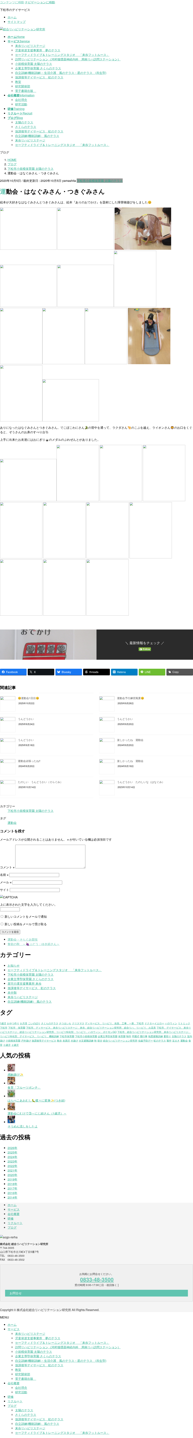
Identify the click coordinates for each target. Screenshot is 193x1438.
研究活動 (21, 104)
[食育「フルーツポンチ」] (11, 1083)
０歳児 (7, 1045)
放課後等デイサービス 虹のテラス (39, 77)
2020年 (12, 1175)
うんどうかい (26, 719)
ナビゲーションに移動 (40, 2)
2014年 (12, 1197)
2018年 (12, 1184)
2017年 (12, 1188)
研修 (11, 1218)
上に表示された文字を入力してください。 (28, 904)
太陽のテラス (24, 122)
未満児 (66, 1040)
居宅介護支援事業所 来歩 (24, 983)
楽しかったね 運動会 (130, 740)
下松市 (3, 1027)
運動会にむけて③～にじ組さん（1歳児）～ (37, 1113)
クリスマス (78, 1023)
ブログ (12, 1227)
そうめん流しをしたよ (23, 1126)
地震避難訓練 (155, 1036)
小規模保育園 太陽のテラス (33, 64)
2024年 (12, 1157)
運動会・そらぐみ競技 (23, 939)
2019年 (12, 1179)
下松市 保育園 (16, 1027)
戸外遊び (26, 1040)
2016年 (12, 1193)
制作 (128, 1036)
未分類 (12, 992)
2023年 (12, 1161)
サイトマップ (17, 22)
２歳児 (15, 1045)
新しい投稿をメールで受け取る (26, 924)
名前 (4, 874)
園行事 (143, 1036)
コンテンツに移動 (12, 2)
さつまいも (65, 1023)
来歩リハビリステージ (30, 46)
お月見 (23, 1023)
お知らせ (14, 965)
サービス (14, 1209)
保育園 (122, 1036)
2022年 (12, 1166)
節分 (99, 1040)
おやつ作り (13, 1023)
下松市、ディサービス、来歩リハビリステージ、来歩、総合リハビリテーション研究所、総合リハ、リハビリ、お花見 (91, 1027)
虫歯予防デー (145, 1040)
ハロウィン (171, 1023)
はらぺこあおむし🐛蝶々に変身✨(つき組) (36, 1100)
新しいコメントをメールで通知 (26, 916)
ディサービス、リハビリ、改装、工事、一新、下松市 (114, 1023)
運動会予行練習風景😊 (130, 698)
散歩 (59, 1040)
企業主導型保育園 (107, 1036)
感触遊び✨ (15, 1074)
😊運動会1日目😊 (28, 698)
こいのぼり (34, 1023)
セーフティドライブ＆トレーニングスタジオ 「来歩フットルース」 (62, 55)
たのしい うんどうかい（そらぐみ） (40, 782)
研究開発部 (22, 86)
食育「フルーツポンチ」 (24, 1087)
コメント (7, 867)
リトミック (184, 1023)
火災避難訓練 (86, 1040)
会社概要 (14, 1214)
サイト (4, 889)
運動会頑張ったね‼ (29, 761)
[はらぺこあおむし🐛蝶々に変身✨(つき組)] (11, 1096)
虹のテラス (160, 1040)
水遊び (74, 1040)
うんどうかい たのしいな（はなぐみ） (141, 782)
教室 (18, 82)
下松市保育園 (67, 1036)
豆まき (176, 1040)
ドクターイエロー (154, 1023)
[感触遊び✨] (11, 1070)
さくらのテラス (25, 127)
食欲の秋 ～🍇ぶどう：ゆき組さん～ (34, 944)
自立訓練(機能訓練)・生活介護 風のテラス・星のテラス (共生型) (60, 73)
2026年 (12, 1148)
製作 (169, 1040)
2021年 (12, 1170)
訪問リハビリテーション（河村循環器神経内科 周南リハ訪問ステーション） (68, 59)
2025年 (12, 1152)
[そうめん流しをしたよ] (11, 1122)
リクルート (15, 1223)
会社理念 (21, 100)
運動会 (12, 823)
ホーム (12, 17)
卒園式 (135, 1036)
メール (5, 882)
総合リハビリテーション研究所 (120, 1040)
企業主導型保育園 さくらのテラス (38, 68)
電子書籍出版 (25, 91)
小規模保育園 (13, 1040)
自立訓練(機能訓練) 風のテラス (37, 136)
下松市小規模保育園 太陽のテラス (100, 180)
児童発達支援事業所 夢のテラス (37, 50)
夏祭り (167, 1036)
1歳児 (3, 1023)
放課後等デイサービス (44, 1040)
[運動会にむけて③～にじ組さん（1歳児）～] (11, 1109)
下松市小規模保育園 (86, 1036)
